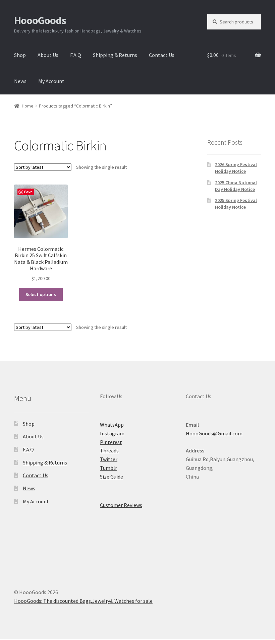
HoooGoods (40, 20)
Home (28, 106)
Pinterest (111, 442)
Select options (40, 294)
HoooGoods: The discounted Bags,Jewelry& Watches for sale (83, 600)
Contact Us (161, 55)
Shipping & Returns (115, 55)
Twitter (108, 459)
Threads (109, 450)
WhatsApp (112, 424)
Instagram (112, 433)
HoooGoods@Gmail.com (214, 433)
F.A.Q (75, 55)
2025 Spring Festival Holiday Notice (236, 203)
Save (28, 191)
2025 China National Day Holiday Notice (236, 186)
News (20, 81)
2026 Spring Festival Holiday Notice (236, 167)
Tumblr (108, 468)
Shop (20, 55)
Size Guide (111, 476)
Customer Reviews (121, 505)
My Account (51, 81)
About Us (48, 55)
